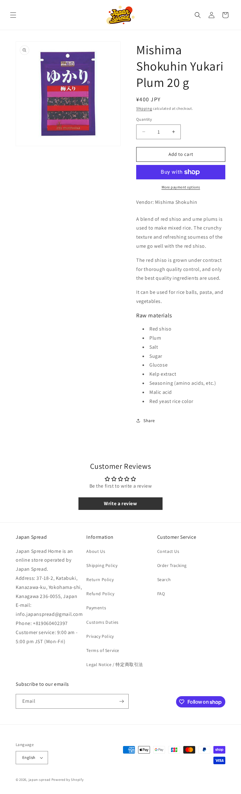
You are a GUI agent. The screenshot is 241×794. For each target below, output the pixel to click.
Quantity (144, 119)
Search (164, 579)
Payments (96, 608)
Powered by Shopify (67, 779)
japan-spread (40, 779)
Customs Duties (102, 622)
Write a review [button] (120, 503)
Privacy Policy (100, 636)
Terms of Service (102, 650)
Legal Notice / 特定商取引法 (114, 664)
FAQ (161, 593)
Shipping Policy (101, 565)
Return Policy (100, 579)
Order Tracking (172, 565)
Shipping (144, 108)
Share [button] (149, 420)
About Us (95, 551)
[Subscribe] (121, 701)
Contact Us (168, 551)
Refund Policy (100, 593)
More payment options (181, 187)
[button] (13, 15)
